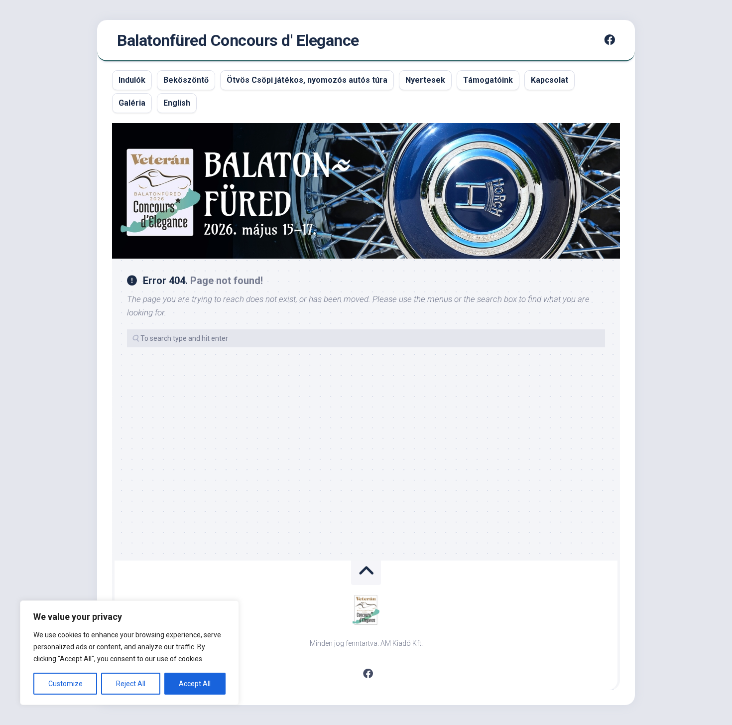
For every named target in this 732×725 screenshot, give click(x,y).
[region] (129, 652)
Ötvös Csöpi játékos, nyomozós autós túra (307, 80)
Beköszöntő (186, 80)
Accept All (195, 684)
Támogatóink (488, 80)
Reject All (130, 684)
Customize (65, 684)
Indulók (132, 80)
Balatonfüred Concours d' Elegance (238, 40)
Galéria (132, 103)
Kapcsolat (549, 80)
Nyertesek (425, 80)
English (176, 103)
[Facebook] (609, 39)
